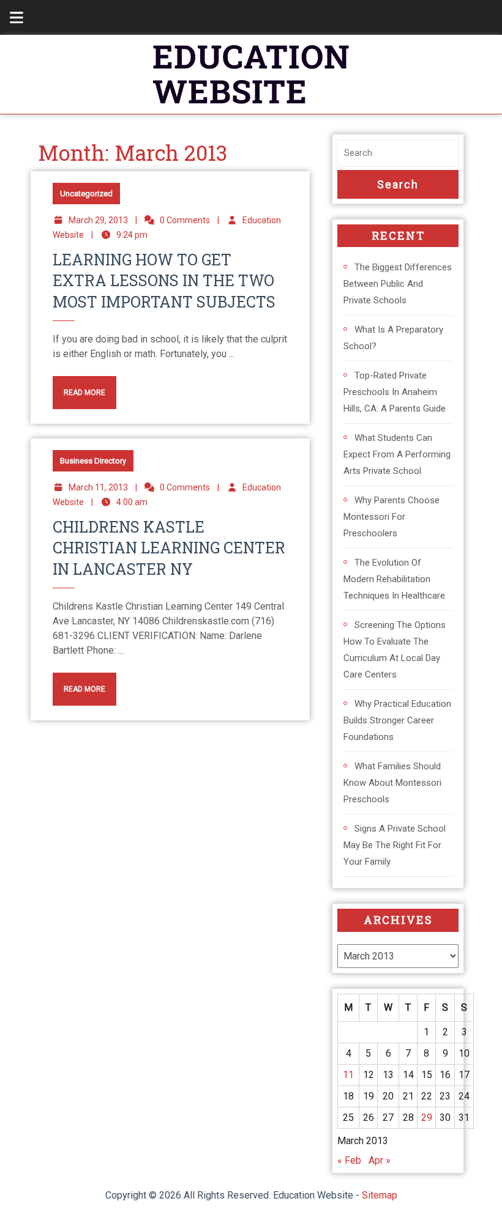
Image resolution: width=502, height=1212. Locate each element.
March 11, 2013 (98, 487)
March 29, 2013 (98, 220)
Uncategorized (86, 193)
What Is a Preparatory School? (393, 338)
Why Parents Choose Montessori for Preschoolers (391, 517)
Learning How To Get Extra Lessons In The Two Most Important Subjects (164, 280)
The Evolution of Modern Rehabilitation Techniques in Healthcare (394, 579)
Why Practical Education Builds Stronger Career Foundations (397, 720)
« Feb (349, 1160)
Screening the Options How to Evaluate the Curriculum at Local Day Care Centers (394, 649)
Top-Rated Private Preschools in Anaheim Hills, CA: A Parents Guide (394, 392)
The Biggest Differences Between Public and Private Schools (397, 284)
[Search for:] (398, 153)
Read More (79, 386)
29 (426, 1117)
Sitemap (379, 1195)
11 (348, 1075)
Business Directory (93, 460)
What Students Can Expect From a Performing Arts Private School (397, 454)
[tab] (10, 17)
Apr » (380, 1160)
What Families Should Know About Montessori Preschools (392, 783)
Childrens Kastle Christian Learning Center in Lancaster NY (169, 548)
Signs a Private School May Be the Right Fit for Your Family (394, 845)
